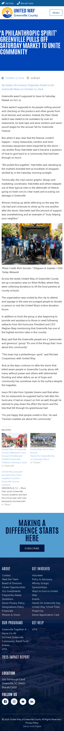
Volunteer (37, 575)
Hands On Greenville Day (46, 602)
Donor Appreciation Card (45, 614)
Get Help (38, 622)
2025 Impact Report (16, 656)
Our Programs (12, 622)
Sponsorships (39, 587)
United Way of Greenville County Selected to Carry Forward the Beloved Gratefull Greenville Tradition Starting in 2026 (14, 455)
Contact (6, 575)
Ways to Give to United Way (45, 593)
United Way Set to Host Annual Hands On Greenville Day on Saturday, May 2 (42, 454)
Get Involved (41, 568)
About (6, 568)
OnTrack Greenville (12, 637)
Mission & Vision (11, 614)
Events (35, 598)
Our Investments (11, 591)
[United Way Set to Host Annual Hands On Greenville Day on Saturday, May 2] (43, 440)
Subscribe (32, 548)
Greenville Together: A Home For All (14, 631)
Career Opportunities (13, 587)
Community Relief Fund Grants (15, 643)
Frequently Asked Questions (11, 597)
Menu (56, 12)
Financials (7, 610)
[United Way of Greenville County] (19, 12)
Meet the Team (10, 579)
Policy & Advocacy (42, 579)
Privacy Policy (32, 722)
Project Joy (37, 610)
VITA (4, 649)
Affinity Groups (40, 583)
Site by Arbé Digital (32, 726)
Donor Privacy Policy (13, 602)
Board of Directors (12, 583)
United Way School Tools (46, 606)
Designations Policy (13, 606)
